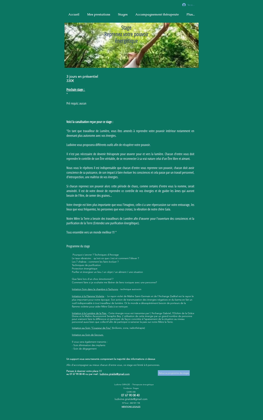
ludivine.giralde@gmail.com (115, 374)
